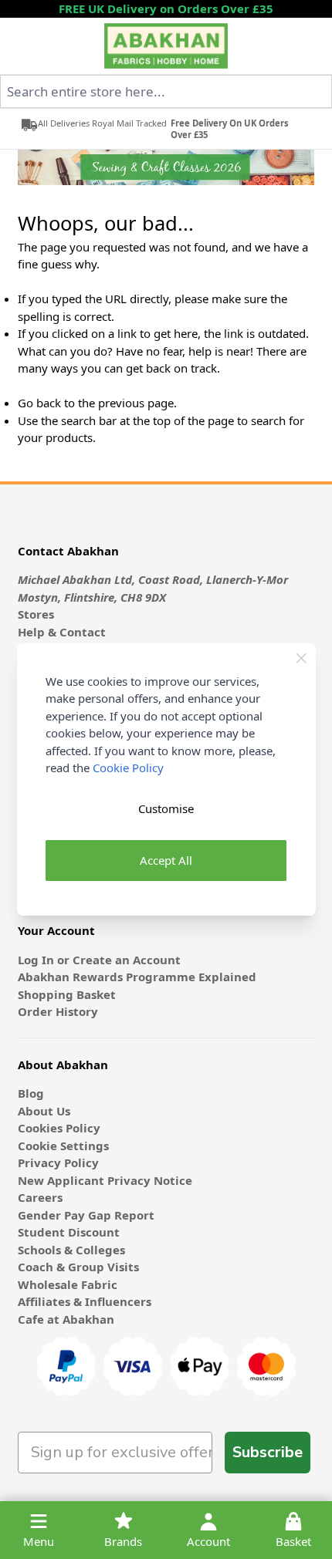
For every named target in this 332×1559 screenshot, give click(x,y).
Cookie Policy (128, 767)
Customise (166, 808)
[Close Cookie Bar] (301, 658)
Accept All (166, 860)
